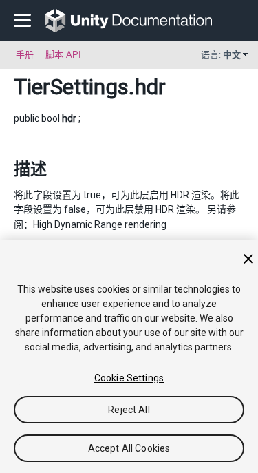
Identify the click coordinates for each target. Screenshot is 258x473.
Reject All (128, 409)
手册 (25, 55)
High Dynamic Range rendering (99, 224)
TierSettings (71, 87)
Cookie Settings (129, 377)
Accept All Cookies (129, 448)
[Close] (248, 259)
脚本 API (63, 55)
